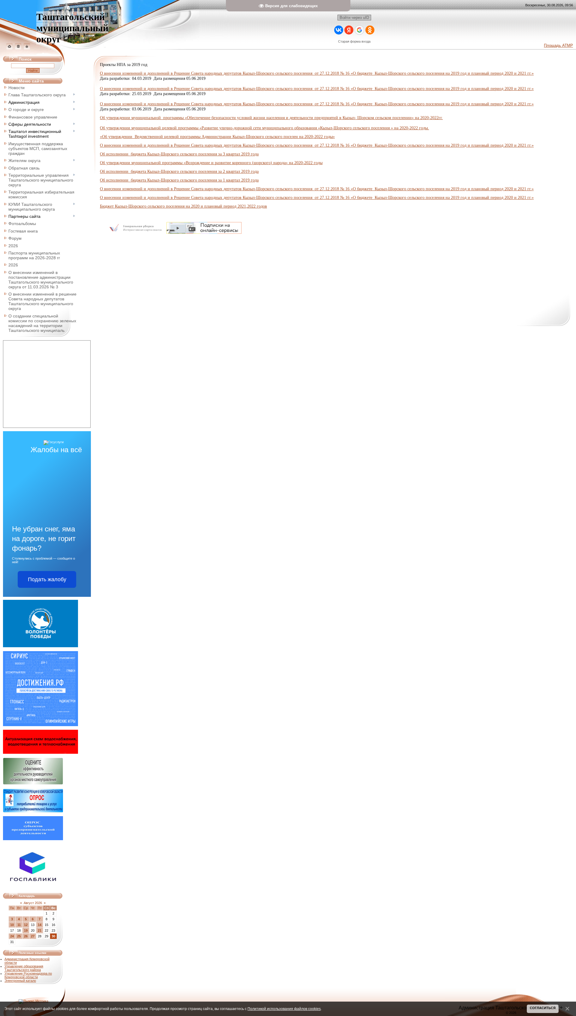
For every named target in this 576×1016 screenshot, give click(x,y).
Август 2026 (33, 903)
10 (12, 925)
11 (19, 925)
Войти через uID (354, 17)
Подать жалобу (47, 579)
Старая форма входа (354, 41)
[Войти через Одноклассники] (369, 30)
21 (39, 930)
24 (12, 936)
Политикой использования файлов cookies (284, 1009)
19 (26, 930)
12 (26, 925)
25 (19, 936)
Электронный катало (20, 980)
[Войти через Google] (359, 30)
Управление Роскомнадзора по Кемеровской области (28, 975)
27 (32, 936)
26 (26, 936)
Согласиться (543, 1008)
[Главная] (9, 48)
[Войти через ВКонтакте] (338, 30)
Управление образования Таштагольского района (23, 968)
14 (39, 925)
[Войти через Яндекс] (348, 30)
